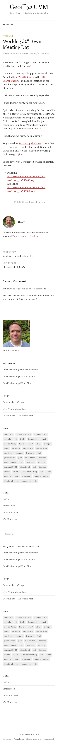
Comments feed (10, 512)
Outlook (30, 453)
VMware (7, 476)
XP (36, 481)
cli (16, 439)
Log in (6, 499)
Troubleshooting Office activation (19, 376)
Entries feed (9, 505)
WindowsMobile (41, 476)
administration (40, 434)
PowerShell (30, 457)
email (44, 439)
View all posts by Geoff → (25, 236)
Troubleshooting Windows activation (20, 369)
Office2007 (28, 448)
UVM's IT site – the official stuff (18, 415)
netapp (47, 444)
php (20, 457)
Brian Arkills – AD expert (14, 402)
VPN (17, 476)
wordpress (26, 481)
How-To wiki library (23, 77)
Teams (7, 471)
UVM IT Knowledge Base (15, 409)
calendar (8, 439)
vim (41, 471)
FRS (19, 201)
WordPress (19, 739)
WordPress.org (10, 519)
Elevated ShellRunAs (14, 266)
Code (22, 439)
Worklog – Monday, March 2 (18, 256)
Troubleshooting (29, 471)
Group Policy (28, 201)
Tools (15, 471)
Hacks (22, 444)
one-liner (8, 453)
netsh (6, 448)
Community (33, 439)
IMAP (30, 444)
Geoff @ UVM (29, 7)
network (16, 448)
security (41, 462)
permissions (9, 457)
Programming (10, 462)
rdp (21, 462)
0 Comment (44, 53)
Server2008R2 (10, 467)
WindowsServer (11, 481)
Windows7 (26, 476)
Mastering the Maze (30, 143)
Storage (42, 467)
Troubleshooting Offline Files (17, 383)
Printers (40, 201)
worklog (8, 36)
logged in (20, 288)
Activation (8, 434)
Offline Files (41, 448)
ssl (34, 467)
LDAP (38, 444)
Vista (48, 471)
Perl (39, 453)
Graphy (36, 739)
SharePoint (25, 467)
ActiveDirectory (23, 434)
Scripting (30, 462)
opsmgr (19, 453)
